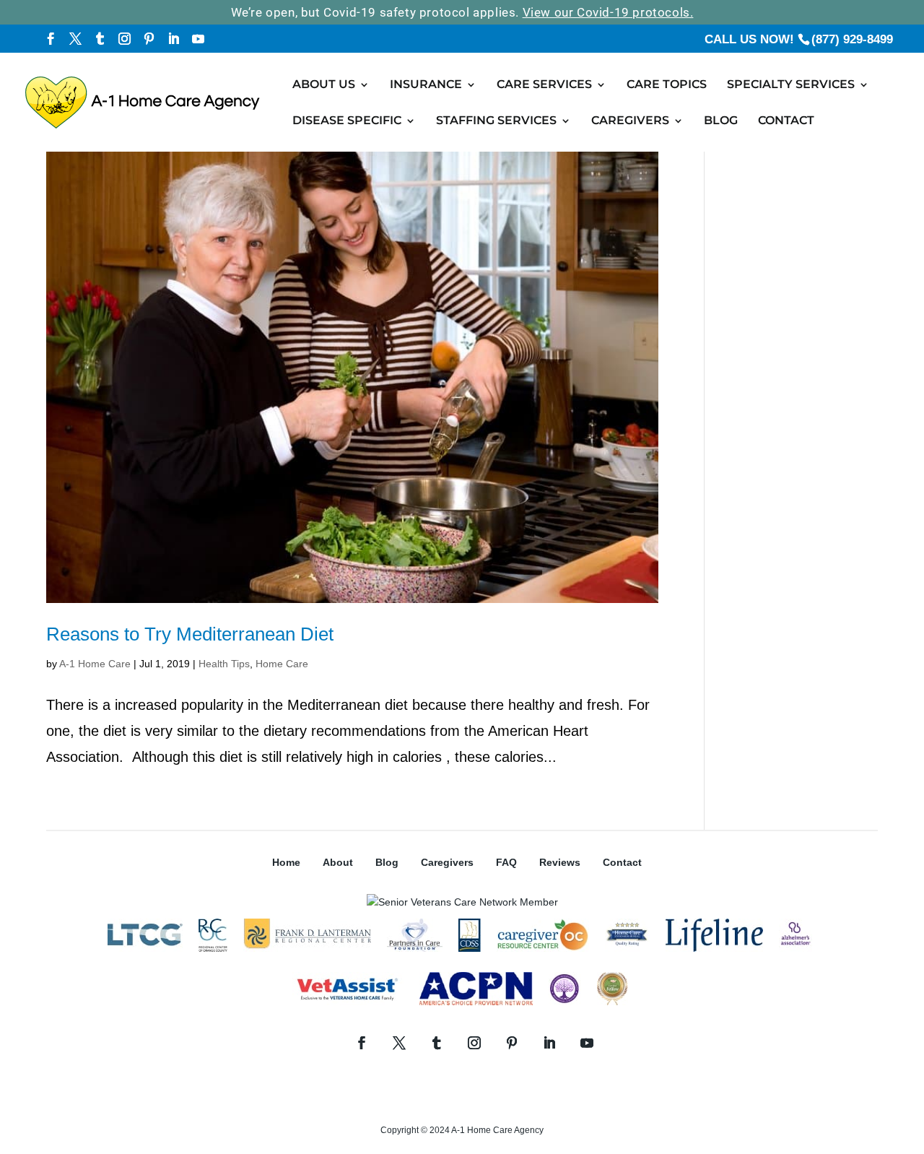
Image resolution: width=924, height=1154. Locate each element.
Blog (721, 121)
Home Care (282, 663)
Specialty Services (791, 85)
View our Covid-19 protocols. (608, 12)
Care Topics (667, 85)
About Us (323, 85)
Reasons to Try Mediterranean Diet (190, 634)
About (338, 862)
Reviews (559, 862)
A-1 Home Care (95, 663)
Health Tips (224, 663)
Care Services (544, 85)
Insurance (426, 85)
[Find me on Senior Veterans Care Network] (462, 902)
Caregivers (630, 121)
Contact (786, 121)
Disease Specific (346, 121)
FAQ (506, 862)
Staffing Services (496, 121)
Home (286, 862)
